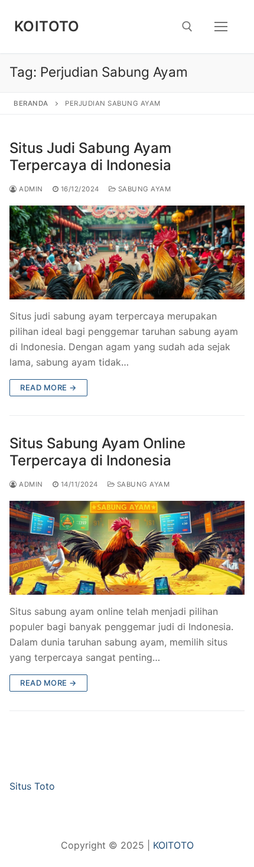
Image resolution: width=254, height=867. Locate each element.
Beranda (31, 103)
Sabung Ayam (143, 189)
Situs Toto (32, 786)
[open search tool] (187, 26)
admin (30, 189)
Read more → (48, 387)
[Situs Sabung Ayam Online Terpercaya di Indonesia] (127, 548)
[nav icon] (221, 26)
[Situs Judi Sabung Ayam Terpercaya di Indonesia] (127, 252)
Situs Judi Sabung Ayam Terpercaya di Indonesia (90, 156)
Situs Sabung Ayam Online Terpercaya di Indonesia (97, 452)
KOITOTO (47, 26)
